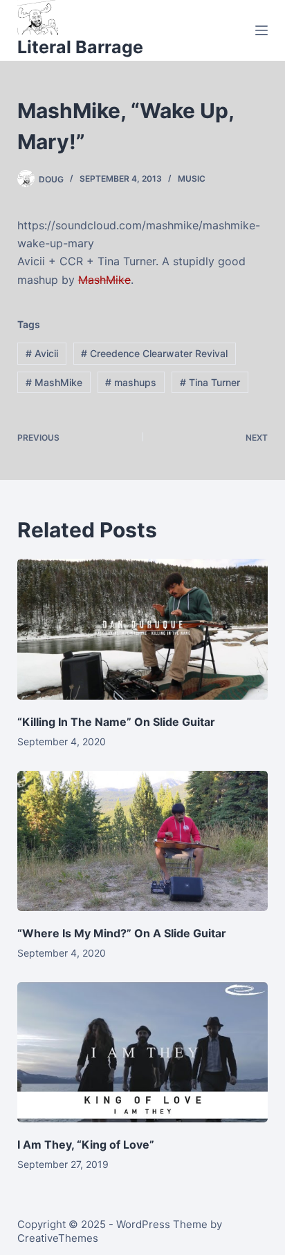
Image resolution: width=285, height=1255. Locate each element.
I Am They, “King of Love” (85, 1144)
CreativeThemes (57, 1238)
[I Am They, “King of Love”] (142, 1052)
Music (191, 178)
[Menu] (261, 30)
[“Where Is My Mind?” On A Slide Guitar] (142, 841)
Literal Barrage (80, 47)
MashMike (104, 280)
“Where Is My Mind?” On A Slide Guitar (121, 933)
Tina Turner (210, 382)
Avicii (42, 353)
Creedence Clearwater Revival (154, 353)
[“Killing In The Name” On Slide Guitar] (142, 629)
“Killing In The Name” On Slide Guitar (116, 722)
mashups (130, 382)
